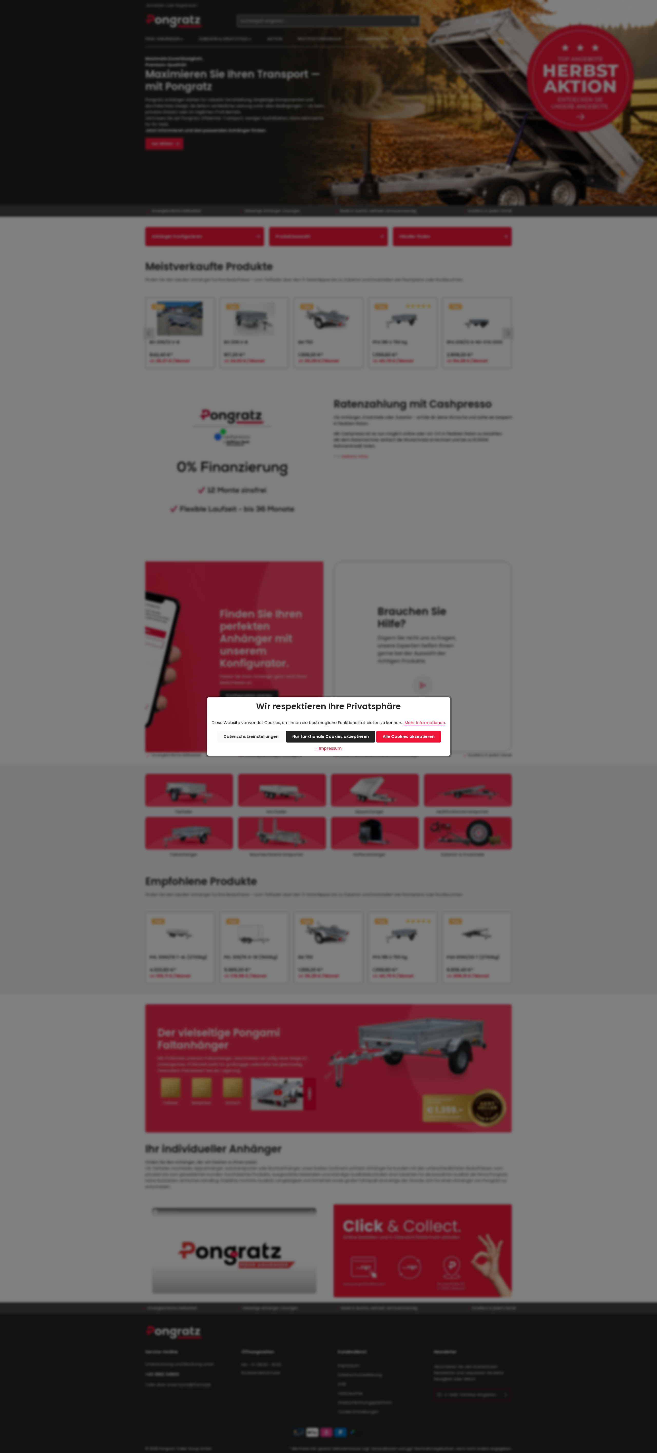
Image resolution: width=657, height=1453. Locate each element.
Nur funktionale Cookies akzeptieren (330, 736)
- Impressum (328, 748)
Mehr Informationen (424, 723)
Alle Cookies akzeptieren (408, 736)
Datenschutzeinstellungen (251, 736)
